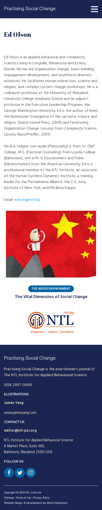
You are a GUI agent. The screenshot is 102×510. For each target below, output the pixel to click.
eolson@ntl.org (27, 200)
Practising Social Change (29, 9)
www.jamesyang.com (20, 413)
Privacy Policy (41, 498)
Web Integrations (57, 503)
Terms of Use (23, 498)
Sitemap (9, 498)
